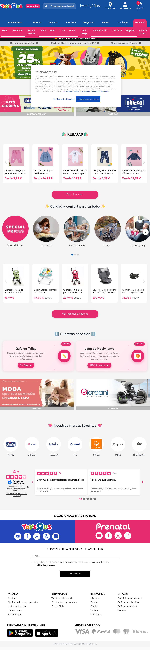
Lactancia (116, 30)
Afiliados (95, 610)
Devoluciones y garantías (64, 602)
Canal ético (96, 614)
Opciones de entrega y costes (23, 602)
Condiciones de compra (130, 598)
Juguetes (53, 22)
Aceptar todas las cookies (88, 99)
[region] (76, 86)
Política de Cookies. (71, 91)
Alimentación (100, 30)
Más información (97, 365)
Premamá (18, 30)
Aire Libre (71, 22)
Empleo (94, 606)
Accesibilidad (15, 614)
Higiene (130, 30)
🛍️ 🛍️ (75, 134)
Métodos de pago (17, 606)
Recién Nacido (31, 32)
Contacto (12, 598)
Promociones (15, 22)
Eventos (122, 610)
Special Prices (143, 32)
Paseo (72, 30)
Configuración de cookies (63, 99)
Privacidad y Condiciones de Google (94, 91)
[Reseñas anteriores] (32, 482)
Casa (62, 30)
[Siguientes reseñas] (142, 482)
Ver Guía (24, 365)
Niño (52, 30)
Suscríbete (75, 573)
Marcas (37, 22)
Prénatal (140, 22)
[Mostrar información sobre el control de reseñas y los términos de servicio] (28, 487)
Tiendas (95, 602)
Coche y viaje (83, 32)
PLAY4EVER (88, 22)
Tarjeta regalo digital (61, 598)
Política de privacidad (45, 565)
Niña (43, 30)
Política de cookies (127, 606)
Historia (95, 598)
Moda (5, 30)
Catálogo (123, 22)
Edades (106, 22)
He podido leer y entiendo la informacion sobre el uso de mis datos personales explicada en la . (71, 563)
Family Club (57, 606)
